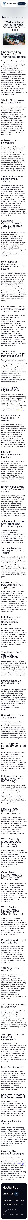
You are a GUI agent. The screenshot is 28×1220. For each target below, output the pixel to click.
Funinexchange (19, 1164)
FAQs (22, 1200)
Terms (17, 1214)
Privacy (11, 1214)
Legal (21, 1214)
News (16, 1200)
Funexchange (20, 410)
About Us (5, 1214)
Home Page (8, 1200)
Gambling (24, 17)
